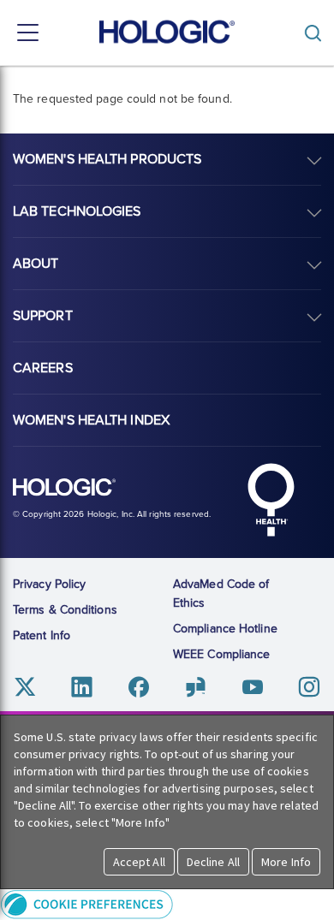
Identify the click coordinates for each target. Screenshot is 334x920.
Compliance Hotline (225, 628)
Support (43, 315)
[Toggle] (317, 33)
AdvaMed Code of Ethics (221, 593)
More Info (286, 862)
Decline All (213, 862)
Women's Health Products (107, 159)
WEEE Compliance (222, 654)
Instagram (308, 687)
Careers (43, 368)
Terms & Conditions (65, 609)
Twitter (25, 687)
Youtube (252, 687)
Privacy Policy (49, 584)
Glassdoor (195, 687)
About (36, 263)
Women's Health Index (91, 420)
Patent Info (41, 635)
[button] (167, 904)
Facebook (138, 687)
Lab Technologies (77, 211)
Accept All (139, 862)
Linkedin (81, 687)
